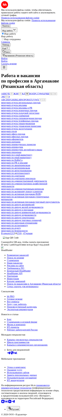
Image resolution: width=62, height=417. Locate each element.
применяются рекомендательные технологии (25, 386)
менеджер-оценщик (10, 142)
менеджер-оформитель (12, 139)
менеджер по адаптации (13, 176)
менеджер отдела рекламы (14, 105)
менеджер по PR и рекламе (14, 163)
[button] (4, 58)
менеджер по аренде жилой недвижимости (22, 207)
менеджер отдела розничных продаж (19, 110)
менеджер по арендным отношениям (19, 223)
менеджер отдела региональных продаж (21, 102)
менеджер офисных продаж (14, 136)
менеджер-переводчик (12, 147)
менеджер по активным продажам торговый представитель (30, 202)
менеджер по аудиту (11, 228)
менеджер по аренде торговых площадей (21, 220)
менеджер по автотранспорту (15, 173)
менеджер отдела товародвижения (18, 123)
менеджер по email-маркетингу (16, 157)
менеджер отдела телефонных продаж (19, 121)
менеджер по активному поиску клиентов (22, 191)
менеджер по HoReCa (11, 160)
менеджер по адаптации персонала (18, 178)
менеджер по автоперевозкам (15, 168)
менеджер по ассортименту (14, 225)
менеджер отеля (9, 131)
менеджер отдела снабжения (15, 115)
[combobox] (13, 408)
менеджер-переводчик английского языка (21, 149)
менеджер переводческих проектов (18, 144)
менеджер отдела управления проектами (21, 126)
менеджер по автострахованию (16, 170)
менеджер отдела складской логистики (20, 113)
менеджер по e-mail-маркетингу (16, 155)
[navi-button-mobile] (4, 67)
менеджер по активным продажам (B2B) (21, 194)
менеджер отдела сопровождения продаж (21, 118)
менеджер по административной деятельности (24, 181)
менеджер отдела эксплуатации (16, 129)
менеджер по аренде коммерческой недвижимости (26, 212)
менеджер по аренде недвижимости (18, 215)
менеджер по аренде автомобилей (17, 204)
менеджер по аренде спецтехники (17, 217)
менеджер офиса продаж (13, 134)
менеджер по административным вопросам (22, 189)
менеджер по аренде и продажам (17, 210)
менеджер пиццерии (11, 152)
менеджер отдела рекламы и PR (16, 108)
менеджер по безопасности (14, 230)
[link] (6, 52)
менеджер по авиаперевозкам (15, 165)
